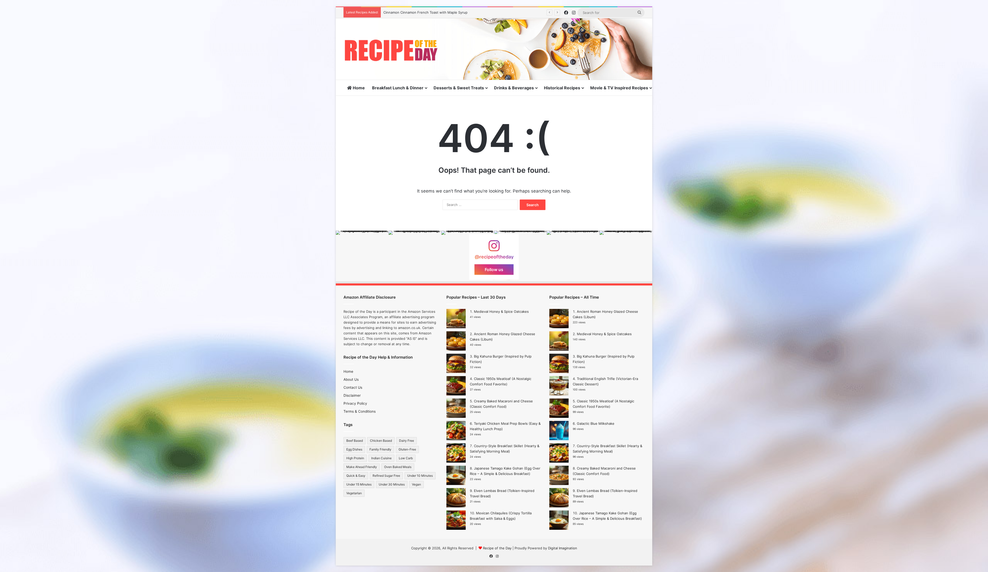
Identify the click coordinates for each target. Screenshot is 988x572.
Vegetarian (354, 493)
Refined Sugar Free (386, 476)
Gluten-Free (407, 449)
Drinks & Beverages (514, 87)
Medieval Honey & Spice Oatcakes (501, 311)
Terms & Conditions (359, 411)
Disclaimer (352, 395)
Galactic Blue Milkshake (595, 423)
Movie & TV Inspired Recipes (619, 87)
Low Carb (406, 458)
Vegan (416, 484)
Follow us (494, 269)
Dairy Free (406, 441)
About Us (351, 379)
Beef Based (354, 441)
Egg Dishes (354, 449)
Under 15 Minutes (359, 484)
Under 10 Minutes (420, 476)
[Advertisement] (545, 35)
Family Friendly (380, 449)
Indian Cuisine (381, 458)
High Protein (355, 458)
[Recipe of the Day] (391, 50)
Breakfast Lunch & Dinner (398, 87)
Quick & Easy (355, 476)
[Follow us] (494, 248)
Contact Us (352, 387)
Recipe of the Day (497, 548)
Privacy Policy (355, 403)
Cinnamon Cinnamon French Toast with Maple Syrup (425, 12)
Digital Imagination (562, 548)
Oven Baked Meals (397, 467)
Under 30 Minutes (392, 484)
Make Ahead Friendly (361, 467)
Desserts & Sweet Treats (459, 87)
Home (358, 87)
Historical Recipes (562, 87)
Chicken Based (381, 441)
